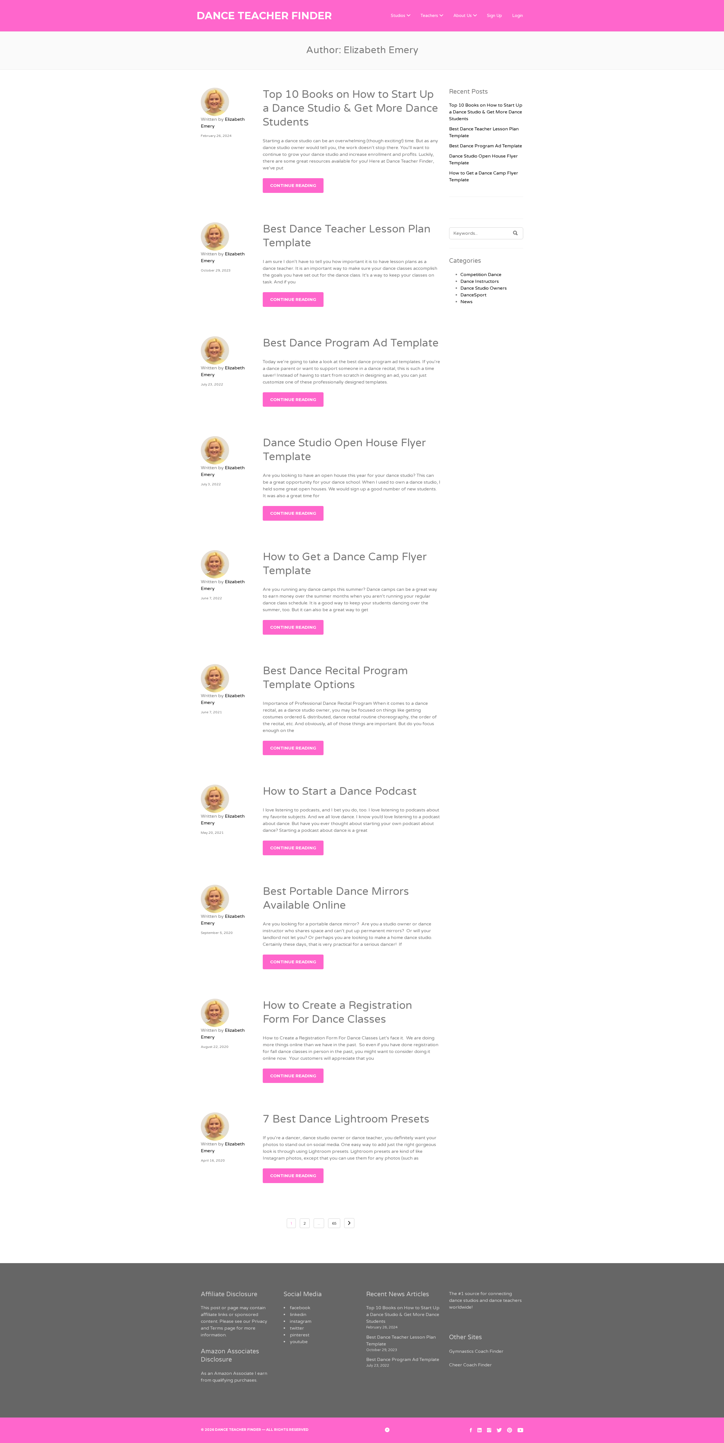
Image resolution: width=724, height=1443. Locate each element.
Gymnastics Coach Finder (476, 1351)
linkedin (298, 1314)
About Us (462, 15)
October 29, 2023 (216, 270)
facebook (300, 1308)
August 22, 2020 (215, 1047)
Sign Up (494, 15)
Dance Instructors (479, 281)
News (466, 302)
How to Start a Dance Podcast (340, 791)
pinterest (299, 1335)
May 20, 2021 (212, 833)
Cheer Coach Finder (470, 1365)
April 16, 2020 (213, 1160)
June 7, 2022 (211, 598)
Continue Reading (293, 185)
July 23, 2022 (212, 384)
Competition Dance (480, 274)
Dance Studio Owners (483, 288)
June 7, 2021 (211, 712)
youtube (299, 1342)
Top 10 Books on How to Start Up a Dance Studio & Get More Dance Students (350, 108)
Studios (398, 15)
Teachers (429, 15)
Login (517, 15)
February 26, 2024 (216, 136)
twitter (297, 1328)
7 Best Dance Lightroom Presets (346, 1119)
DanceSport (473, 295)
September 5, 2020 (217, 933)
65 (334, 1223)
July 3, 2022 (211, 484)
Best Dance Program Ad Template (351, 343)
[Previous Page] (349, 1223)
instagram (300, 1321)
